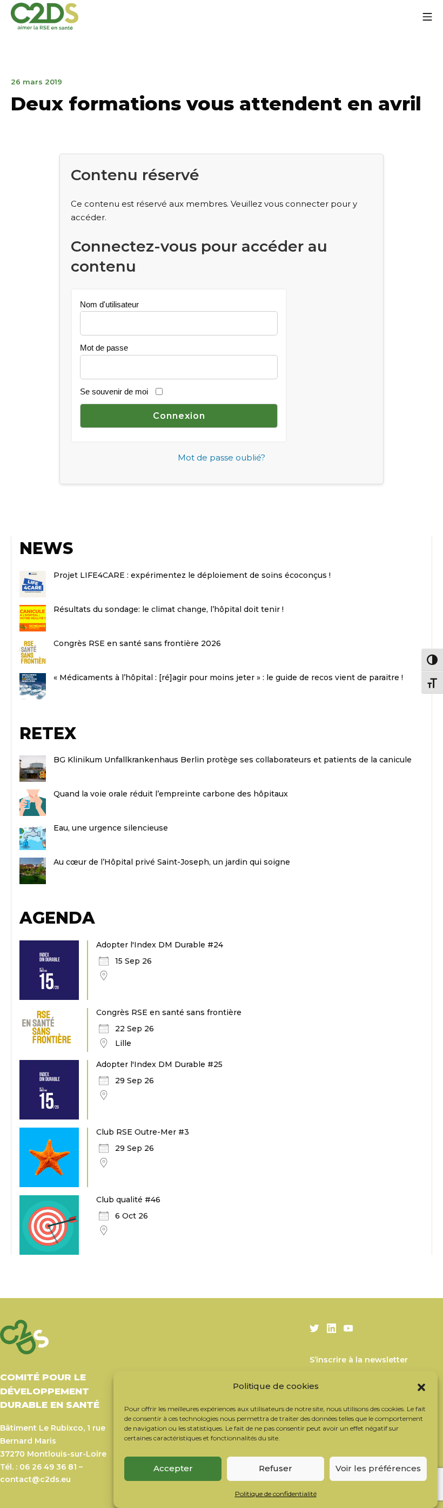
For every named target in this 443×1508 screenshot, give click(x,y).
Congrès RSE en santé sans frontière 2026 (137, 643)
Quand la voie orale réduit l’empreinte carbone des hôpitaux (170, 794)
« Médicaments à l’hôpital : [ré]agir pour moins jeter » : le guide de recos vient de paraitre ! (228, 677)
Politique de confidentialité (276, 1494)
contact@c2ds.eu (35, 1479)
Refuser (275, 1468)
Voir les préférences (378, 1468)
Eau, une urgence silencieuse (110, 828)
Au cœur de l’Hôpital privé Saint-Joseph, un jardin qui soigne (171, 862)
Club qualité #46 (128, 1199)
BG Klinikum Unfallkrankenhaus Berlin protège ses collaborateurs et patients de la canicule (232, 760)
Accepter (173, 1468)
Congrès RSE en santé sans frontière (168, 1012)
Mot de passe (104, 347)
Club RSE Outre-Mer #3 (142, 1132)
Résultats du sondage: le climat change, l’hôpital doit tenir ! (169, 609)
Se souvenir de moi (114, 391)
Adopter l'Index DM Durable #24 (159, 945)
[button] (421, 1386)
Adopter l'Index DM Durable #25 (159, 1064)
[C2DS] (44, 16)
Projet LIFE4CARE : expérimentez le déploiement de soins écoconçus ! (192, 575)
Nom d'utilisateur (109, 304)
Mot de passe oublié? (221, 457)
